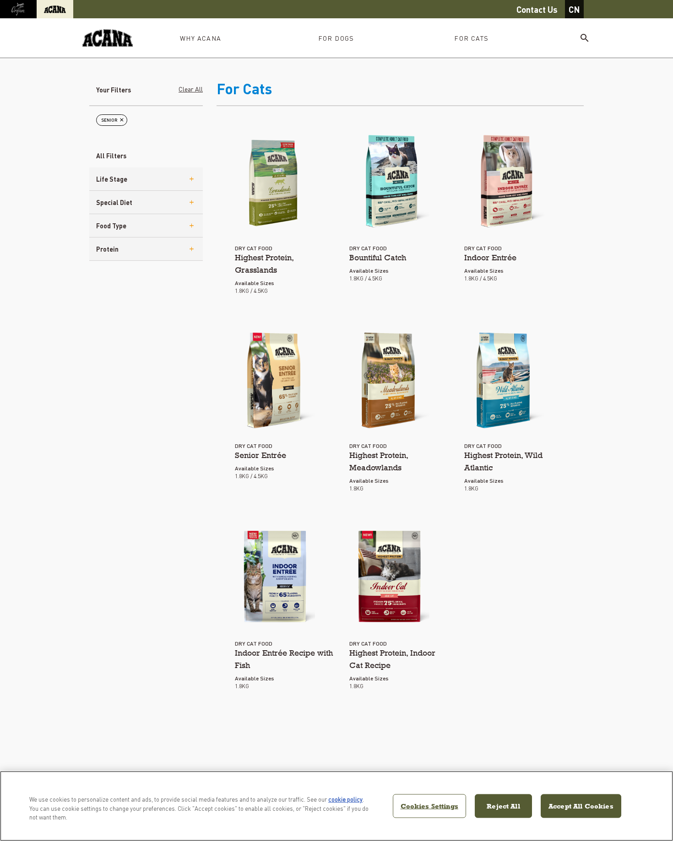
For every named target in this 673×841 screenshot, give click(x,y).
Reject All (503, 805)
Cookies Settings (429, 805)
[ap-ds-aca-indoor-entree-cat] (504, 181)
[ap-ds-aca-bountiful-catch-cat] (389, 181)
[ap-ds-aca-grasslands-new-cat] (275, 181)
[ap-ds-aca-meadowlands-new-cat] (389, 379)
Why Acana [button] (201, 38)
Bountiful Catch (377, 257)
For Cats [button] (471, 38)
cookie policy (345, 799)
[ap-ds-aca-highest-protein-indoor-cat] (389, 576)
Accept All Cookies (580, 805)
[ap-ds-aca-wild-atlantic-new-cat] (504, 379)
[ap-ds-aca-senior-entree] (275, 379)
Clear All (191, 89)
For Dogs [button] (336, 38)
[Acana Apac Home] (107, 38)
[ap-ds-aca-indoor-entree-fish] (275, 576)
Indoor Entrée (490, 257)
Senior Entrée (260, 455)
